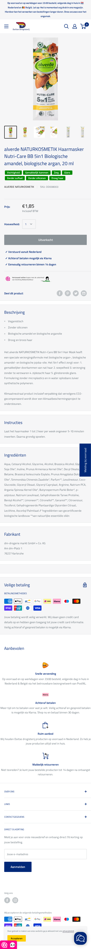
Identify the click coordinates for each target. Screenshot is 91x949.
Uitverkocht (45, 240)
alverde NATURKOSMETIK (19, 187)
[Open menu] (6, 26)
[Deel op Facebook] (60, 293)
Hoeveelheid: (12, 224)
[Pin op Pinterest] (68, 293)
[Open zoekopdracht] (66, 26)
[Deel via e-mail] (84, 293)
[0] (83, 26)
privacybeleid (68, 931)
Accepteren (16, 938)
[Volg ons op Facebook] (7, 900)
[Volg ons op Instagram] (15, 900)
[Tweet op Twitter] (76, 293)
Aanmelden (18, 867)
